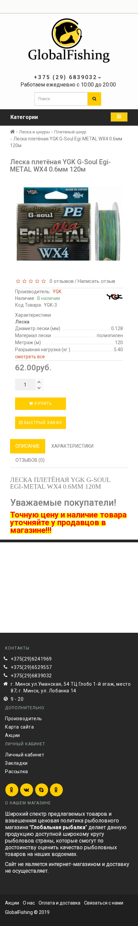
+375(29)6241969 (31, 659)
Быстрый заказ (42, 422)
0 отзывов (60, 281)
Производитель (23, 718)
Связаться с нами (103, 903)
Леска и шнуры (34, 131)
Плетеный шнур (70, 131)
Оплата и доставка (59, 903)
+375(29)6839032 (31, 675)
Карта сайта (19, 727)
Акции (12, 735)
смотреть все (30, 356)
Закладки (16, 763)
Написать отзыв (96, 281)
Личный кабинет (24, 754)
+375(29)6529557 (31, 667)
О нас (29, 903)
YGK (57, 291)
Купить (42, 403)
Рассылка (16, 771)
